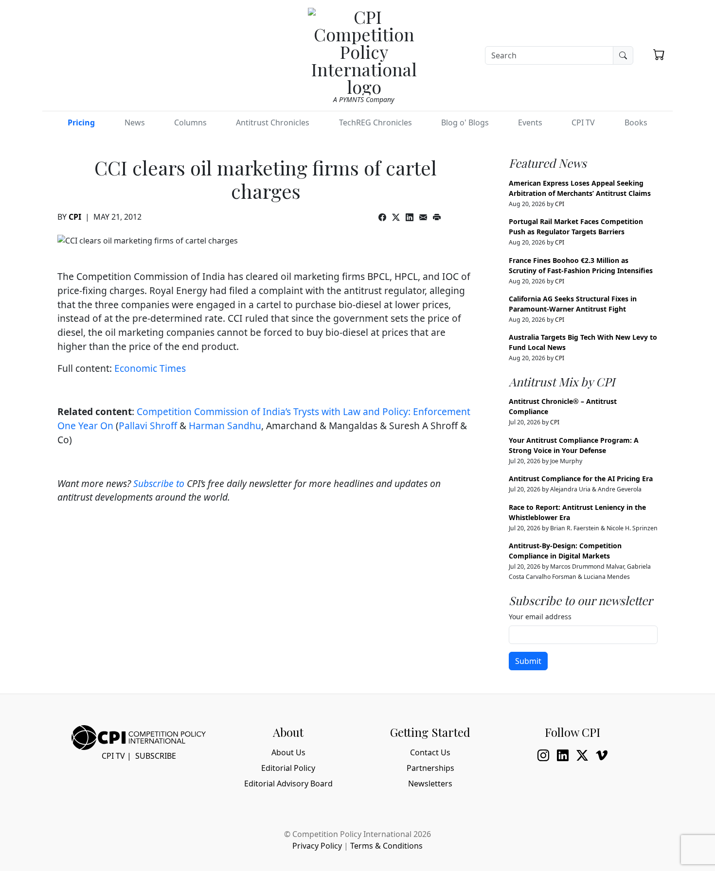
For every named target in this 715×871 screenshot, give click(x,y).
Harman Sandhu (225, 425)
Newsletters (430, 783)
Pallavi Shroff (148, 425)
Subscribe (155, 755)
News (135, 122)
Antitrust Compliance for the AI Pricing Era (581, 478)
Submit (528, 661)
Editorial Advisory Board (288, 783)
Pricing (81, 122)
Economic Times (150, 368)
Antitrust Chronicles (272, 122)
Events (530, 122)
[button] (659, 54)
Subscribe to (158, 483)
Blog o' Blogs (465, 122)
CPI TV (583, 122)
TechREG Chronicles (375, 122)
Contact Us (430, 752)
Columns (190, 122)
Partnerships (430, 768)
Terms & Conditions (386, 845)
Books (636, 122)
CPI (75, 216)
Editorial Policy (288, 768)
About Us (288, 752)
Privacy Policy (317, 845)
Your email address (540, 616)
